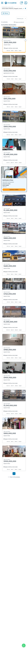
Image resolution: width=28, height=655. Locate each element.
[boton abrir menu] (2, 3)
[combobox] (21, 18)
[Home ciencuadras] (11, 3)
